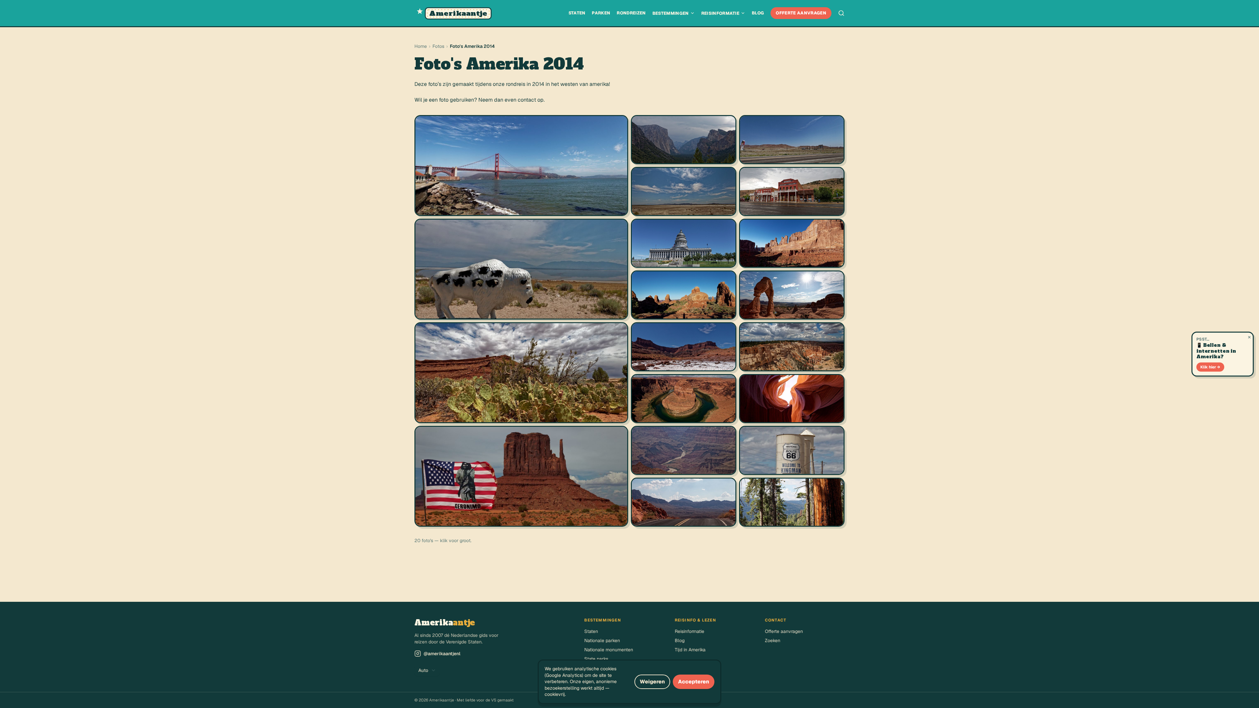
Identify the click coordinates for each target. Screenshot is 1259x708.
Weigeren (652, 681)
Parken (601, 13)
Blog (758, 13)
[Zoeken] (841, 13)
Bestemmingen (670, 13)
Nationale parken (602, 640)
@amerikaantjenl (442, 654)
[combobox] (427, 670)
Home (420, 46)
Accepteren (693, 681)
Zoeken (772, 640)
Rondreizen (631, 13)
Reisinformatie (720, 13)
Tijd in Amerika (690, 650)
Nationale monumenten (608, 650)
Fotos (438, 46)
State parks (596, 659)
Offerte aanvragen (801, 13)
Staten (577, 13)
